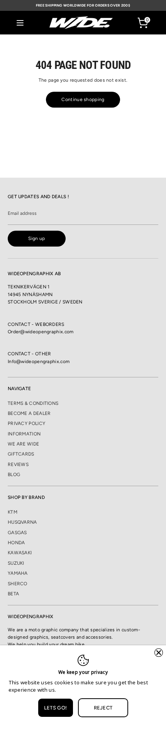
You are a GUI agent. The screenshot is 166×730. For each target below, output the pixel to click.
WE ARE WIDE (23, 444)
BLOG (14, 474)
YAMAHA (18, 573)
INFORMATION (24, 434)
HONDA (16, 542)
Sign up (36, 238)
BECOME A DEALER (29, 413)
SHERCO (17, 583)
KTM (12, 512)
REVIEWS (18, 464)
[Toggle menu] (20, 23)
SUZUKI (16, 563)
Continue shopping (82, 99)
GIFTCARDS (21, 454)
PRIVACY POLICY (26, 423)
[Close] (159, 652)
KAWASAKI (20, 552)
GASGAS (17, 532)
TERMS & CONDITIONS (33, 403)
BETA (13, 593)
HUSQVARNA (22, 522)
